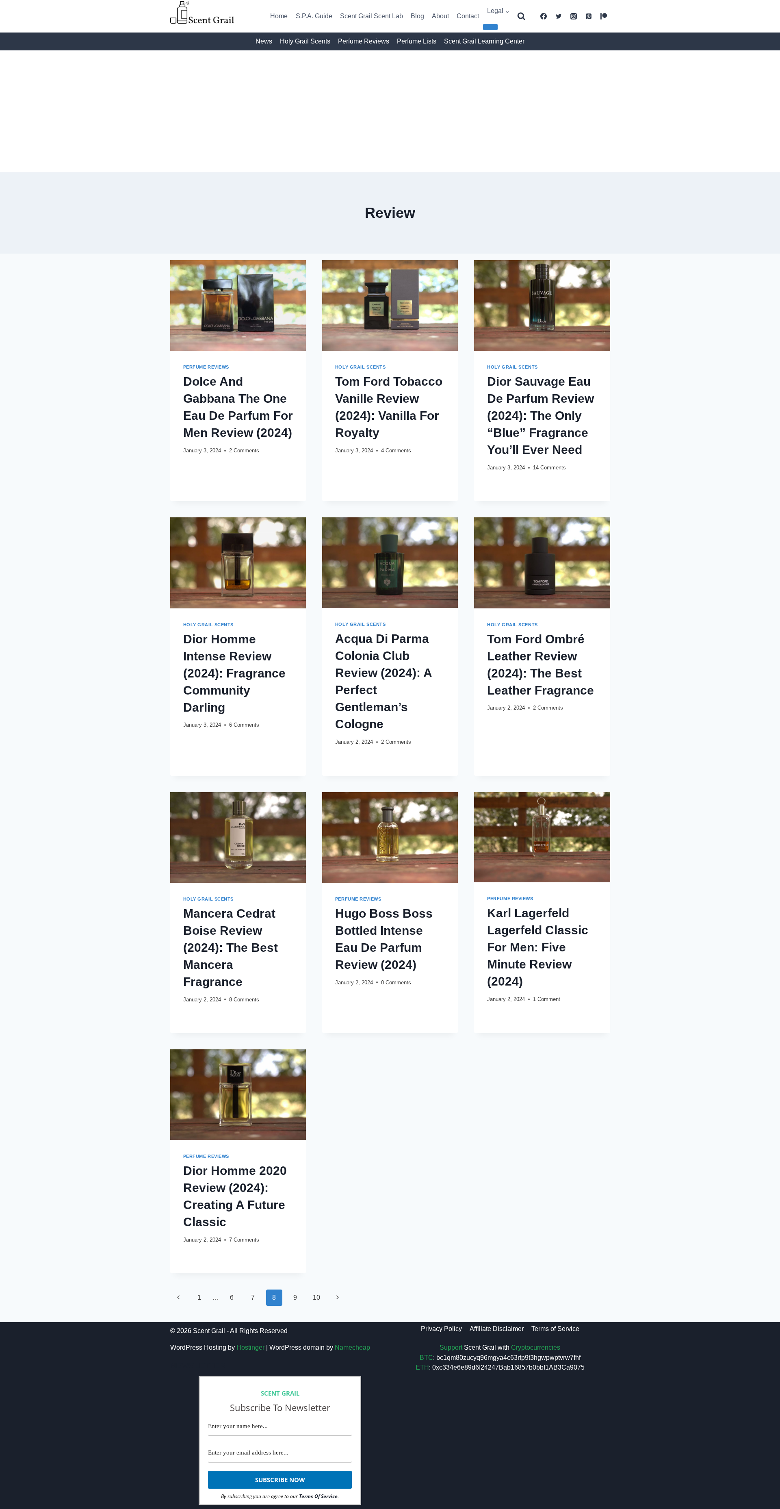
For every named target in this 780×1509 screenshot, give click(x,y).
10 (316, 1297)
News (264, 41)
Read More (204, 466)
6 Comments (244, 725)
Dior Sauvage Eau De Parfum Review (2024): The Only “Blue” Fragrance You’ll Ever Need (540, 415)
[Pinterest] (588, 16)
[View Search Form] (521, 16)
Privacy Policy (441, 1328)
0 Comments (396, 982)
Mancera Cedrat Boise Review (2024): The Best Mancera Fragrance (230, 947)
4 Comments (396, 450)
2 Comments (244, 450)
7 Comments (244, 1240)
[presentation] (238, 305)
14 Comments (549, 468)
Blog (417, 16)
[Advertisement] (390, 111)
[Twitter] (558, 16)
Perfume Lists (416, 41)
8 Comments (244, 1000)
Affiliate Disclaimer (497, 1328)
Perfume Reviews (363, 41)
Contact (468, 16)
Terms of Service (555, 1328)
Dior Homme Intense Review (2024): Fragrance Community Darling (234, 673)
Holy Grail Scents (305, 41)
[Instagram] (573, 16)
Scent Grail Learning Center (484, 41)
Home (279, 16)
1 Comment (546, 999)
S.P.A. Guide (314, 16)
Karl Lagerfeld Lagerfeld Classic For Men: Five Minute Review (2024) (537, 947)
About (440, 16)
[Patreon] (603, 16)
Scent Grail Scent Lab (371, 16)
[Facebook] (543, 16)
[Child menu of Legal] (490, 27)
